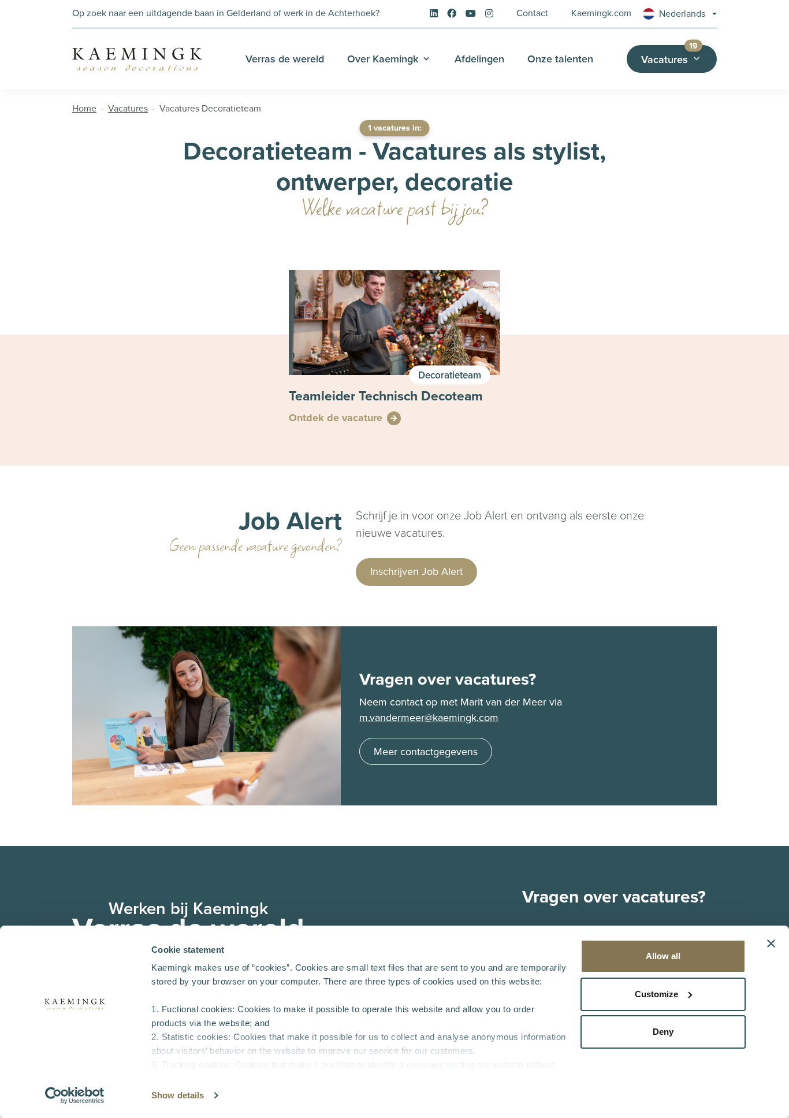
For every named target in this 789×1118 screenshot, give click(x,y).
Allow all (663, 956)
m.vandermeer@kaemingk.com (428, 717)
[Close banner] (771, 943)
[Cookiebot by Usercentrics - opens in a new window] (74, 1095)
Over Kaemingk (382, 58)
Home (84, 108)
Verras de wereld (284, 58)
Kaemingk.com (601, 13)
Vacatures (679, 55)
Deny (663, 1032)
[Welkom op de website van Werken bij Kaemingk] (137, 58)
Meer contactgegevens (426, 751)
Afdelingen (479, 58)
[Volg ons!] (433, 13)
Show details (177, 1095)
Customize (656, 994)
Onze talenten (560, 58)
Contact (532, 13)
